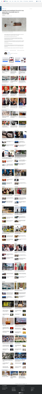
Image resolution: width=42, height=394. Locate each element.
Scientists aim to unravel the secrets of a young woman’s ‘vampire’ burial (5, 117)
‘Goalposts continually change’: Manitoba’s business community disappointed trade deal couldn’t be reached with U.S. (22, 198)
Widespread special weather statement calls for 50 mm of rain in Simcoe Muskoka (22, 259)
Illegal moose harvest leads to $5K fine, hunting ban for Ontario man (22, 236)
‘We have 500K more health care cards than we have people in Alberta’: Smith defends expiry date (10, 165)
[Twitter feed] (2, 385)
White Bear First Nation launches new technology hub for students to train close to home (7, 214)
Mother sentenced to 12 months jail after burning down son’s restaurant (14, 117)
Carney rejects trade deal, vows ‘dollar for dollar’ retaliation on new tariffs (22, 202)
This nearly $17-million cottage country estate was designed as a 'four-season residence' (22, 126)
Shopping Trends (31, 1)
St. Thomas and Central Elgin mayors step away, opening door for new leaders (9, 258)
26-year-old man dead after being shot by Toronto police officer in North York (10, 145)
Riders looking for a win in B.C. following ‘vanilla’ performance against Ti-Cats (9, 217)
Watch (18, 1)
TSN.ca (22, 390)
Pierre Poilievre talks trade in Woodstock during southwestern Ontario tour (9, 254)
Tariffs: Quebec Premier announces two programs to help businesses (7, 176)
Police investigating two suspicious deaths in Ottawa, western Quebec (20, 157)
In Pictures (21, 1)
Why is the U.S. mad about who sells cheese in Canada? (6, 376)
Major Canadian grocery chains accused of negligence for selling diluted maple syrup (22, 117)
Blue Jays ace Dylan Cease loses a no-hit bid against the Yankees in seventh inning (8, 343)
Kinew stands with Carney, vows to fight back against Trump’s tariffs (20, 195)
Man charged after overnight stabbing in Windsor (7, 271)
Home (10, 1)
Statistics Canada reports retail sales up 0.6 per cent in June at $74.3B (20, 308)
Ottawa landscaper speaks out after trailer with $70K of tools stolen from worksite (22, 164)
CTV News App (16, 383)
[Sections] (1, 1)
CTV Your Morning (25, 1)
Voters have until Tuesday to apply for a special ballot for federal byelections (7, 308)
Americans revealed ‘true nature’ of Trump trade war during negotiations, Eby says (22, 81)
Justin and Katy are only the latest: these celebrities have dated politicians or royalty (13, 126)
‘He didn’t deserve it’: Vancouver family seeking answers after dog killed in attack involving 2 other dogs (22, 377)
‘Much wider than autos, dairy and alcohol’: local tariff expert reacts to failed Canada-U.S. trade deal (20, 252)
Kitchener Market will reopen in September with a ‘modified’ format (22, 221)
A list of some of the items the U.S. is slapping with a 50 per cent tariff (14, 81)
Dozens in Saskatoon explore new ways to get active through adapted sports (9, 239)
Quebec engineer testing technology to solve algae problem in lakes (9, 183)
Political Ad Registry (14, 390)
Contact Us (20, 383)
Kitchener (3, 8)
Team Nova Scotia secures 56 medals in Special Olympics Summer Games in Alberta (9, 202)
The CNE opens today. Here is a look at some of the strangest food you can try (5, 126)
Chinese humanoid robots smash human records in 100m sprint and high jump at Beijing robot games (20, 360)
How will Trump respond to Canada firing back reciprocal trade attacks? (22, 107)
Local (12, 1)
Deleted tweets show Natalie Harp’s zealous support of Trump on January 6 (20, 290)
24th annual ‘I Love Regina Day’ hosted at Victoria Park (9, 220)
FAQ (21, 383)
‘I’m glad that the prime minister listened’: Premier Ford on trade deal (13, 95)
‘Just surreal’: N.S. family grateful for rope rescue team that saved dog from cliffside (7, 195)
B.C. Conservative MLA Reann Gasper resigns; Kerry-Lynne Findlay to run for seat (20, 139)
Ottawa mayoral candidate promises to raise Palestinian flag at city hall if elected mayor (22, 160)
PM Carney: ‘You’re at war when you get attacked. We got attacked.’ (6, 72)
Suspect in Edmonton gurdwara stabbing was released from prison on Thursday (13, 377)
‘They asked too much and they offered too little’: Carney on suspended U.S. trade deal (22, 95)
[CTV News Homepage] (5, 1)
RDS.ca (31, 390)
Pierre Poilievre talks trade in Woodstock (7, 251)
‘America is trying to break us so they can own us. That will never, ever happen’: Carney (14, 107)
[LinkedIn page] (6, 385)
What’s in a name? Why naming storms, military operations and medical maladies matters (13, 72)
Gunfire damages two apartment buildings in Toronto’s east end (7, 139)
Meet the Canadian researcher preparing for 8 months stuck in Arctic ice (5, 81)
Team (26, 383)
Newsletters (24, 383)
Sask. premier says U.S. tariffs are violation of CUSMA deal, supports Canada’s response (9, 236)
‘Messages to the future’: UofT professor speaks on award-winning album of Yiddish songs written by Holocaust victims (22, 72)
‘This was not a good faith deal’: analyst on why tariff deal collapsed (5, 107)
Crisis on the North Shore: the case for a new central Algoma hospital (20, 233)
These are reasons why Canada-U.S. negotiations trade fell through (5, 95)
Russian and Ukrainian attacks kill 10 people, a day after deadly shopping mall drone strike (22, 293)
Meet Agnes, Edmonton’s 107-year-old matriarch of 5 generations (20, 176)
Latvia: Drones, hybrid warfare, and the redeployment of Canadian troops (22, 296)
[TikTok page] (3, 385)
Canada (15, 1)
